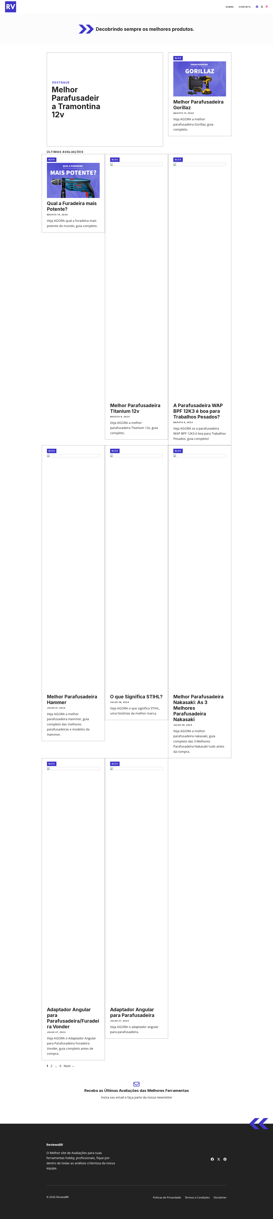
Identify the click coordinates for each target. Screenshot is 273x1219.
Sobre (230, 7)
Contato (245, 7)
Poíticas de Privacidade (167, 1197)
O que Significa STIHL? (136, 696)
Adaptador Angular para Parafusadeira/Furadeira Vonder (73, 1018)
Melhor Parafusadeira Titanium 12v (135, 408)
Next (69, 1066)
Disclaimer (220, 1197)
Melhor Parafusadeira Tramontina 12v (76, 102)
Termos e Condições (197, 1197)
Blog (178, 58)
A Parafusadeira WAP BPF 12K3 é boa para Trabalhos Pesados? (198, 411)
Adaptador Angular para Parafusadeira (132, 1012)
